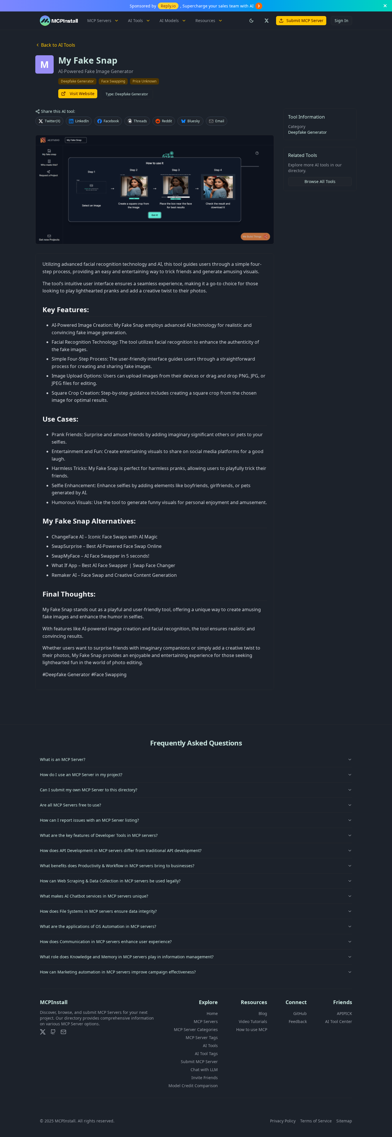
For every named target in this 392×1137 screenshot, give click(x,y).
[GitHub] (53, 1032)
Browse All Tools (319, 181)
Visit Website (82, 93)
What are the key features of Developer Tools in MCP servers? (99, 835)
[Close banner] (385, 5)
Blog (263, 1013)
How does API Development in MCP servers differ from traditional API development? (120, 850)
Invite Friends (204, 1077)
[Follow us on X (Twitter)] (266, 20)
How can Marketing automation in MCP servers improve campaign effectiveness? (118, 972)
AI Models (169, 20)
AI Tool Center (338, 1021)
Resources (205, 20)
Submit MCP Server (304, 20)
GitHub (300, 1013)
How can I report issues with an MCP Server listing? (89, 820)
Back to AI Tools (58, 45)
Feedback (298, 1021)
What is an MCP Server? (62, 759)
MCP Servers (99, 20)
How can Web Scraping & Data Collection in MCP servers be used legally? (110, 881)
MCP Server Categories (196, 1029)
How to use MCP (251, 1029)
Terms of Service (316, 1121)
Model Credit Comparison (193, 1085)
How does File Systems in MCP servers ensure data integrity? (98, 911)
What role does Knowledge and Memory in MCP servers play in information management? (127, 956)
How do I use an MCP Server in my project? (81, 774)
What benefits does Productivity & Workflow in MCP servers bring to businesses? (117, 865)
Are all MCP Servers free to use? (70, 805)
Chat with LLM (204, 1069)
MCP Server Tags (202, 1037)
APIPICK (344, 1013)
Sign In (341, 20)
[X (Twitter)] (43, 1032)
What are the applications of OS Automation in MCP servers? (98, 926)
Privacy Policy (283, 1121)
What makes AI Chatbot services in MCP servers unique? (94, 896)
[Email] (63, 1032)
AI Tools (135, 20)
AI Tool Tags (206, 1053)
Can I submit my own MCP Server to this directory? (88, 789)
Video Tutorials (253, 1021)
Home (212, 1013)
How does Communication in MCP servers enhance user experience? (106, 941)
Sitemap (344, 1121)
